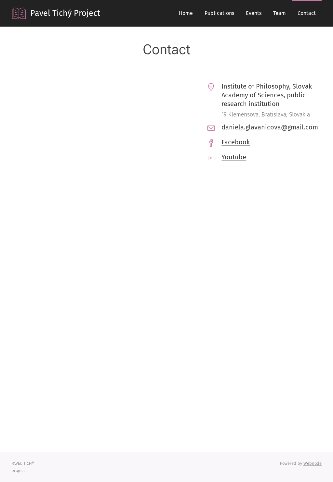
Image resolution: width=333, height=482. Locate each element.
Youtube (233, 157)
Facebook (235, 142)
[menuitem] (186, 13)
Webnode (312, 463)
